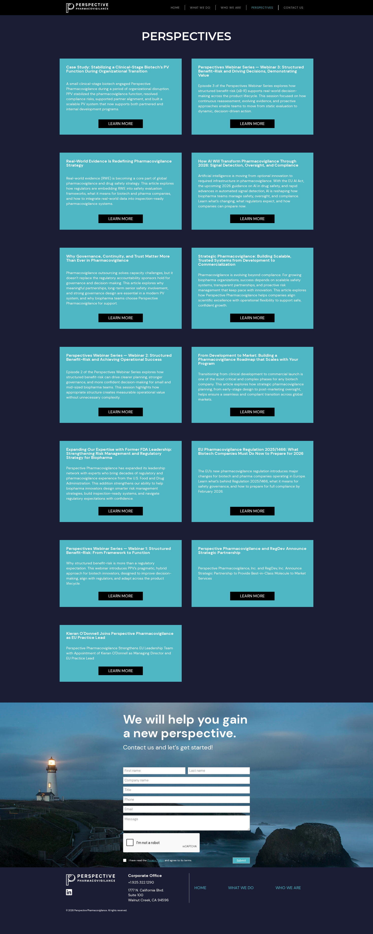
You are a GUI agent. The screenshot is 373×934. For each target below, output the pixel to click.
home (175, 7)
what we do (241, 888)
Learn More (120, 123)
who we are (288, 888)
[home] (87, 6)
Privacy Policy (155, 860)
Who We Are (231, 7)
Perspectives (262, 7)
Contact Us (293, 7)
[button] (200, 7)
